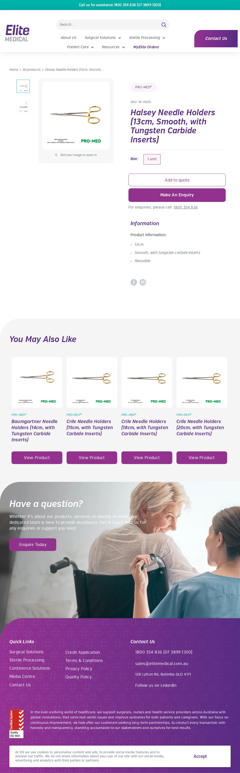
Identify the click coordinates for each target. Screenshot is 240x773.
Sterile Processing (144, 37)
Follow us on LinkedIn (155, 685)
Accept (200, 756)
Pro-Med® (143, 87)
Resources (111, 47)
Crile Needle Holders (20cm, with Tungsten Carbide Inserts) (200, 428)
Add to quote (177, 180)
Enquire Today (32, 544)
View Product (37, 457)
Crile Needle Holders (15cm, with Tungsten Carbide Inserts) (90, 428)
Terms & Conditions (84, 660)
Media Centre (22, 676)
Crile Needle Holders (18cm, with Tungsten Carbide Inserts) (144, 428)
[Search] (164, 24)
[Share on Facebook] (134, 282)
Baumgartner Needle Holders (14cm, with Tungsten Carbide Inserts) (34, 431)
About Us (69, 37)
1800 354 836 (186, 207)
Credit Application (82, 652)
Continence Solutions (29, 668)
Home (13, 70)
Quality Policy (78, 677)
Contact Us (216, 38)
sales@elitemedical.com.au (161, 663)
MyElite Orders (146, 47)
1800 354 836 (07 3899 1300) (163, 652)
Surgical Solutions (100, 37)
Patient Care (77, 47)
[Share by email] (142, 282)
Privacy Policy (78, 668)
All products (32, 70)
